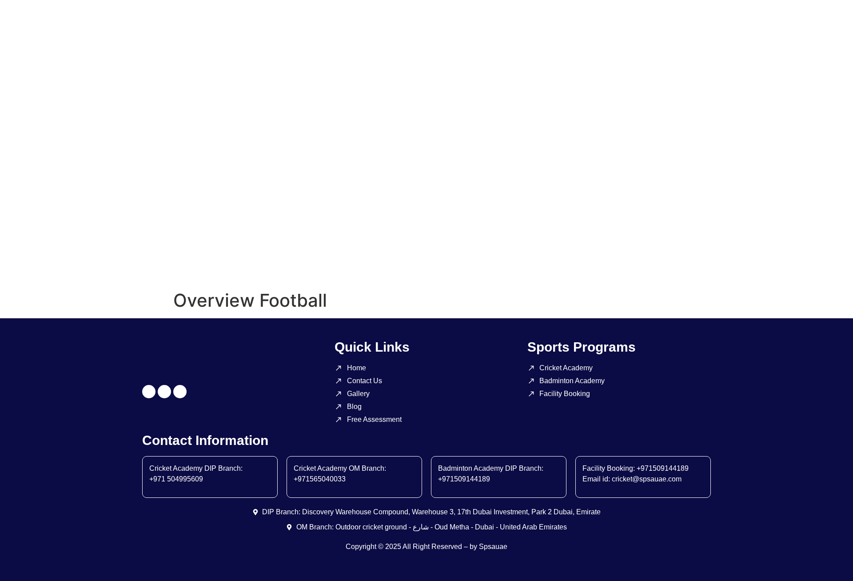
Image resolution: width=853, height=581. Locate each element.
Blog (387, 265)
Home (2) (429, 265)
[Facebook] (164, 391)
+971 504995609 (176, 479)
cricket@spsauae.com (647, 479)
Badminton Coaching (158, 265)
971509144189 (466, 479)
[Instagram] (148, 391)
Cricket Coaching (76, 265)
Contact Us (343, 265)
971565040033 (322, 479)
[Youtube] (180, 391)
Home (19, 265)
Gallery (294, 265)
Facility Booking (238, 265)
